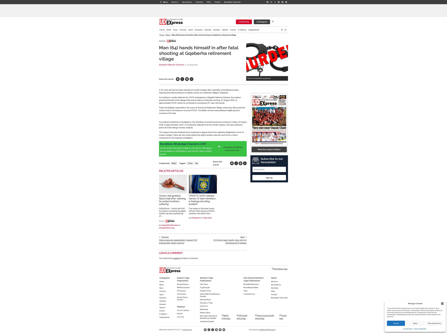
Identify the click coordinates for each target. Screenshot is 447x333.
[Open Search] (285, 30)
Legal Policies (187, 330)
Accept (396, 323)
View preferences (434, 323)
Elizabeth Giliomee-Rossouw (171, 65)
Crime (190, 163)
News (168, 35)
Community (244, 22)
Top (196, 163)
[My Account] (282, 29)
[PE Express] (171, 41)
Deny (415, 323)
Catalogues (262, 22)
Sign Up (269, 178)
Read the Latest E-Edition (269, 149)
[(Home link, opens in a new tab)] (169, 270)
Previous (165, 237)
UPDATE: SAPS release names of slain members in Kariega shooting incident (202, 200)
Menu (165, 2)
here (208, 148)
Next (242, 237)
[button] (442, 303)
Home (161, 35)
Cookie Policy (408, 329)
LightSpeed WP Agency (267, 330)
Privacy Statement (420, 329)
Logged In (176, 258)
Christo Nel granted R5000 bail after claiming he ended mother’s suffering (172, 200)
